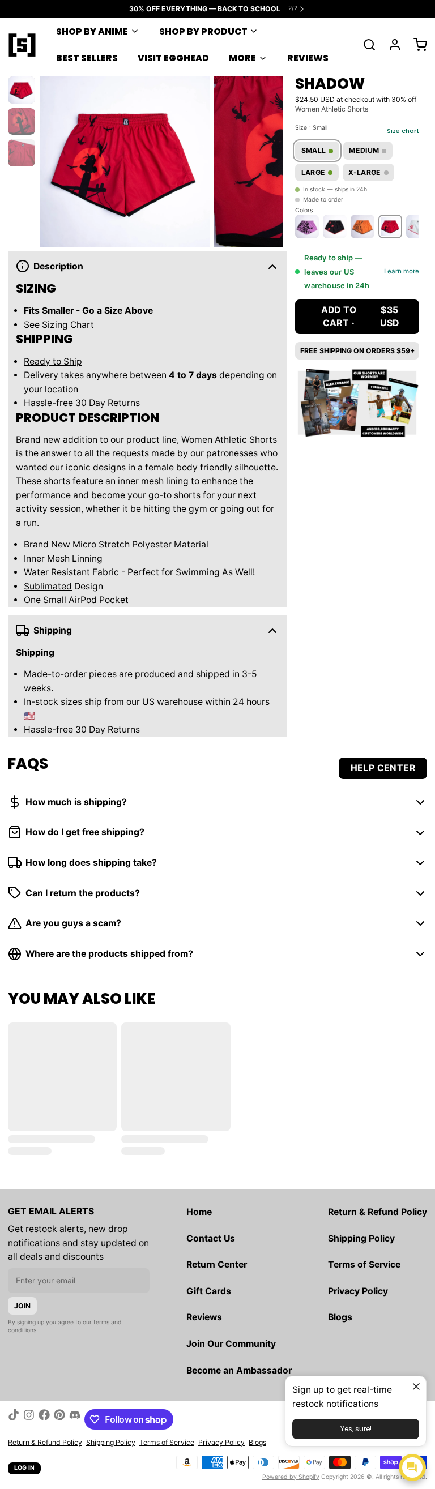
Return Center (216, 1264)
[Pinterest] (59, 1419)
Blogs (340, 1317)
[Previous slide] (55, 159)
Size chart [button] (403, 130)
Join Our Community (231, 1343)
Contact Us (210, 1238)
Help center (383, 768)
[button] (357, 316)
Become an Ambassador (239, 1370)
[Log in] (391, 45)
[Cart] (416, 45)
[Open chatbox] (412, 1467)
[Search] (365, 45)
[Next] (408, 225)
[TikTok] (13, 1419)
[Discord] (74, 1419)
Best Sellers (87, 58)
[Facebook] (44, 1419)
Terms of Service (364, 1264)
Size (311, 127)
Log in (24, 1467)
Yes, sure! (356, 1429)
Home (199, 1211)
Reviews (308, 58)
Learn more (401, 271)
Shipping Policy (361, 1238)
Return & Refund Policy (377, 1211)
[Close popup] (416, 1386)
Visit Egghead (173, 58)
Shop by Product (203, 31)
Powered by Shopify (290, 1477)
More (242, 58)
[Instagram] (29, 1419)
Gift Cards (208, 1291)
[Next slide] (267, 159)
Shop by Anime (92, 31)
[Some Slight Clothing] (22, 45)
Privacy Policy (358, 1291)
